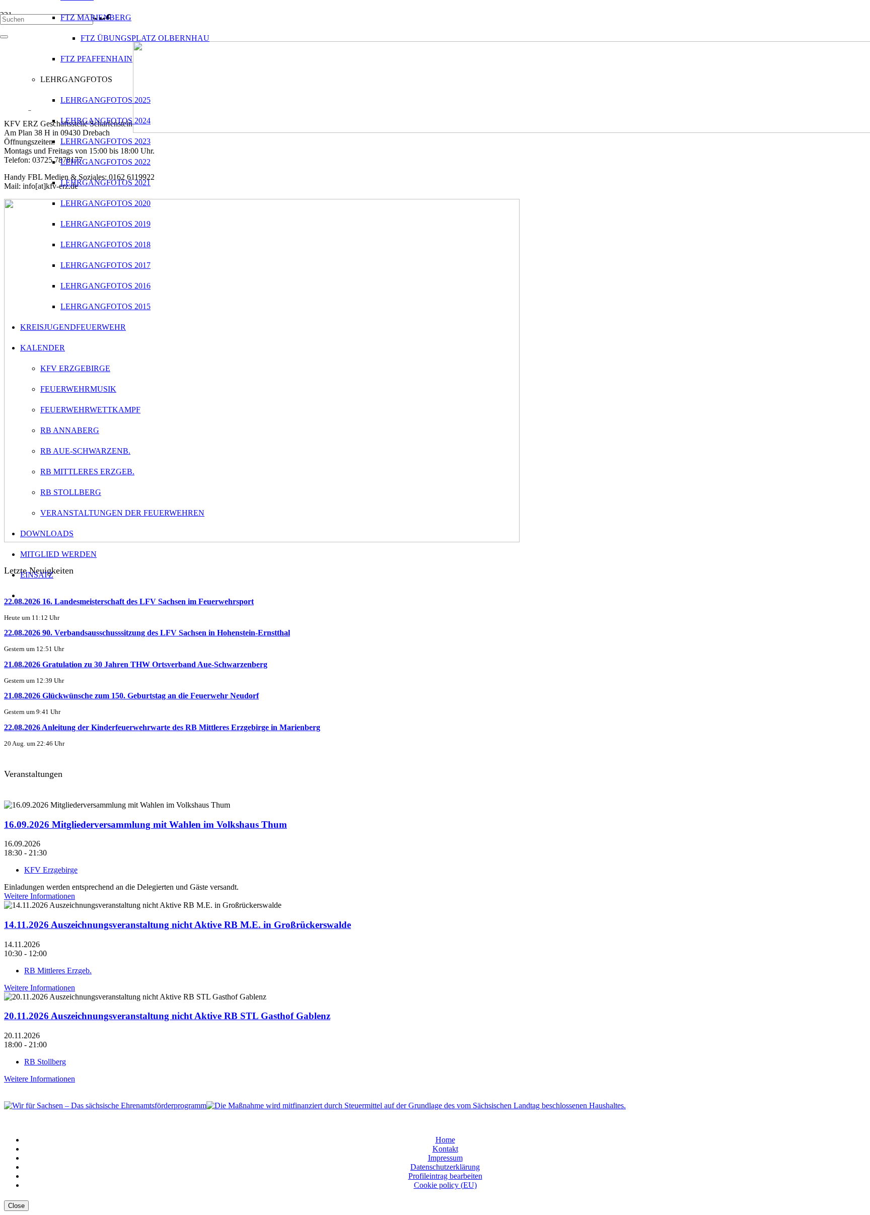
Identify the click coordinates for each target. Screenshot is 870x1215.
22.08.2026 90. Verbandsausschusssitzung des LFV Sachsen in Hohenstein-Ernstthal (147, 632)
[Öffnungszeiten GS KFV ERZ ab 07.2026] (262, 539)
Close (16, 1205)
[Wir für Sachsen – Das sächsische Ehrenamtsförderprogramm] (105, 1105)
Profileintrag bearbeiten (445, 1176)
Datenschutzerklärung (445, 1167)
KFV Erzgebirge (51, 870)
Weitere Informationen (39, 896)
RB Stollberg (45, 1061)
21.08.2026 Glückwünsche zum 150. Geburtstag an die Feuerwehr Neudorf (131, 695)
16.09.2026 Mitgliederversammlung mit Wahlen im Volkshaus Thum (145, 824)
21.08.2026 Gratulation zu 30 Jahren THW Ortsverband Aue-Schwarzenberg (135, 664)
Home (445, 1139)
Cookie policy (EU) (445, 1185)
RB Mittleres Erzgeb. (58, 970)
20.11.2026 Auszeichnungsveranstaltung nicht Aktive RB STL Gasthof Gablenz (167, 1016)
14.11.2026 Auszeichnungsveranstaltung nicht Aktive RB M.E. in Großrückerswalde (177, 924)
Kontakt (445, 1149)
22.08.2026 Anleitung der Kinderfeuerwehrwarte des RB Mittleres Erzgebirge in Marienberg (162, 727)
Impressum (445, 1158)
